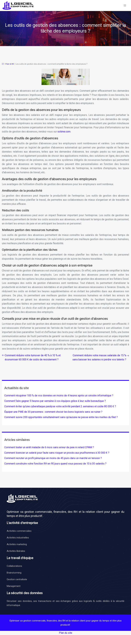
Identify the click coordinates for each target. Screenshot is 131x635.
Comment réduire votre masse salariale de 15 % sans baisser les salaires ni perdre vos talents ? (99, 357)
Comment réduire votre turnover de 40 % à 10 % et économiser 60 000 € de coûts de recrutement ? (33, 357)
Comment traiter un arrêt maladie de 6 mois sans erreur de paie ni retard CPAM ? (49, 447)
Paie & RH (9, 64)
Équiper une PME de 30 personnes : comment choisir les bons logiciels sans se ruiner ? (53, 411)
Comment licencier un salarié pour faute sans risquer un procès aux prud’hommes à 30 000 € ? (56, 452)
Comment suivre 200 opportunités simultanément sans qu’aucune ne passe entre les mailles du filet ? (61, 417)
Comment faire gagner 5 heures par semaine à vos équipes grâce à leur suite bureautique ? (55, 400)
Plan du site (65, 632)
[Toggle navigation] (124, 5)
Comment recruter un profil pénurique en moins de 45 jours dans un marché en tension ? (53, 458)
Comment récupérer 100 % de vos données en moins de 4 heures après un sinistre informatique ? (58, 395)
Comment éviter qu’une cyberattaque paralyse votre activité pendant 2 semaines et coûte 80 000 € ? (60, 406)
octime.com (64, 131)
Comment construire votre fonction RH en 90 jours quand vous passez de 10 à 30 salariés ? (55, 463)
